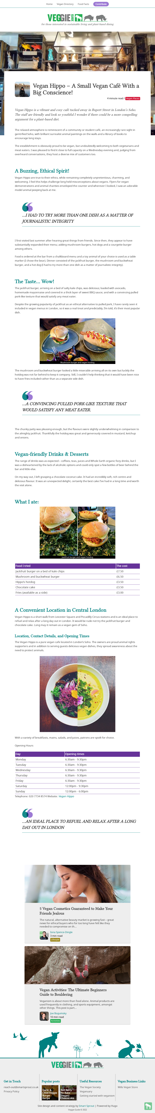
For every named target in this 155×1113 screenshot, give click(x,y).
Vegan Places (132, 98)
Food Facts (83, 4)
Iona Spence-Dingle (61, 932)
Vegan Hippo (66, 796)
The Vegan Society (90, 1087)
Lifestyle (55, 939)
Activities (55, 1020)
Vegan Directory (65, 4)
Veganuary (86, 1091)
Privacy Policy (11, 1091)
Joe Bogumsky (58, 1013)
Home (49, 4)
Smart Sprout (86, 1106)
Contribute (101, 4)
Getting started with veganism (97, 1096)
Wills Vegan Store (128, 1087)
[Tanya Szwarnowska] (22, 89)
